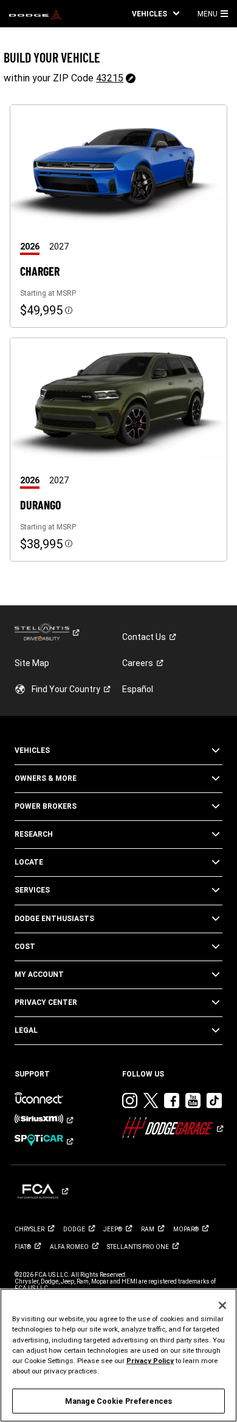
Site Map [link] (32, 663)
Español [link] (137, 689)
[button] (155, 13)
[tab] (34, 246)
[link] (35, 14)
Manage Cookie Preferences (118, 1401)
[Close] (222, 1305)
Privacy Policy (150, 1360)
